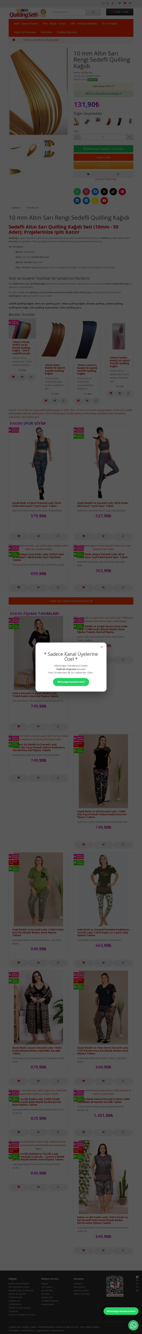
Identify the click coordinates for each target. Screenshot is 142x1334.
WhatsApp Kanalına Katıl (121, 1311)
